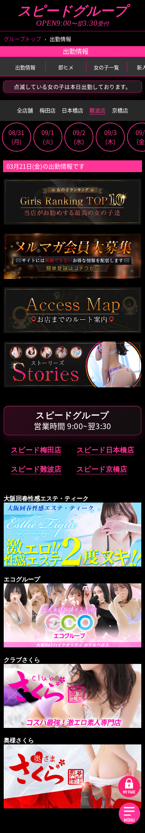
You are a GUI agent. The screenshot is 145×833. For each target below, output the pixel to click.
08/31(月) (16, 137)
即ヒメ (66, 67)
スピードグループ (72, 11)
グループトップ (22, 39)
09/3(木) (110, 137)
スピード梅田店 (36, 450)
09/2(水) (79, 137)
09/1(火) (47, 137)
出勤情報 (25, 67)
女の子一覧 (106, 67)
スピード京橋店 (102, 469)
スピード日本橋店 (105, 450)
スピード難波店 (36, 469)
